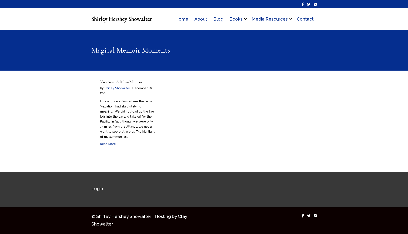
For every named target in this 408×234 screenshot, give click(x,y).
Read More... (109, 144)
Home (181, 19)
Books (236, 19)
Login (97, 188)
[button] (245, 19)
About (200, 19)
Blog (218, 19)
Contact (305, 19)
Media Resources (270, 19)
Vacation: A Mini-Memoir (121, 82)
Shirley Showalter (117, 88)
